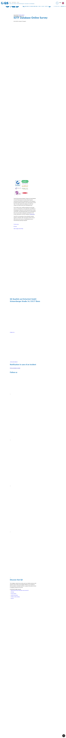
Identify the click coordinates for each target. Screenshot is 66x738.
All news (15, 226)
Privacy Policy (13, 593)
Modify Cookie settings (15, 596)
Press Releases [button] (14, 2)
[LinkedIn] (33, 531)
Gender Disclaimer (14, 595)
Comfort (1, 715)
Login (60, 2)
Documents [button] (27, 3)
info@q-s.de (12, 332)
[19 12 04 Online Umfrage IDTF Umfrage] (21, 196)
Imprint (12, 598)
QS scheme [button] (14, 3)
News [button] (10, 2)
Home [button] (10, 3)
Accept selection (1, 731)
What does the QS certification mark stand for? (20, 590)
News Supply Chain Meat (18, 228)
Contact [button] (18, 2)
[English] (63, 3)
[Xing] (33, 485)
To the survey (32, 214)
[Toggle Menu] (63, 735)
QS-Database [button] (31, 3)
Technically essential (2, 682)
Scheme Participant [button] (20, 3)
